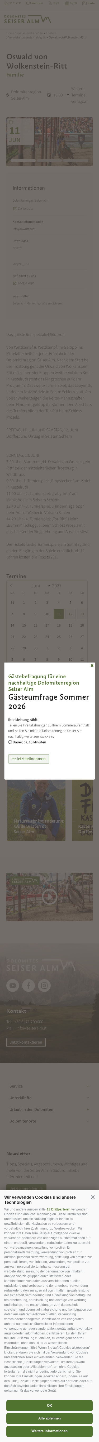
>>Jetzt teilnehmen (29, 759)
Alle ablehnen (49, 1418)
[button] (93, 1197)
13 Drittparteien (58, 1209)
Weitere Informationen (49, 1431)
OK (49, 1406)
